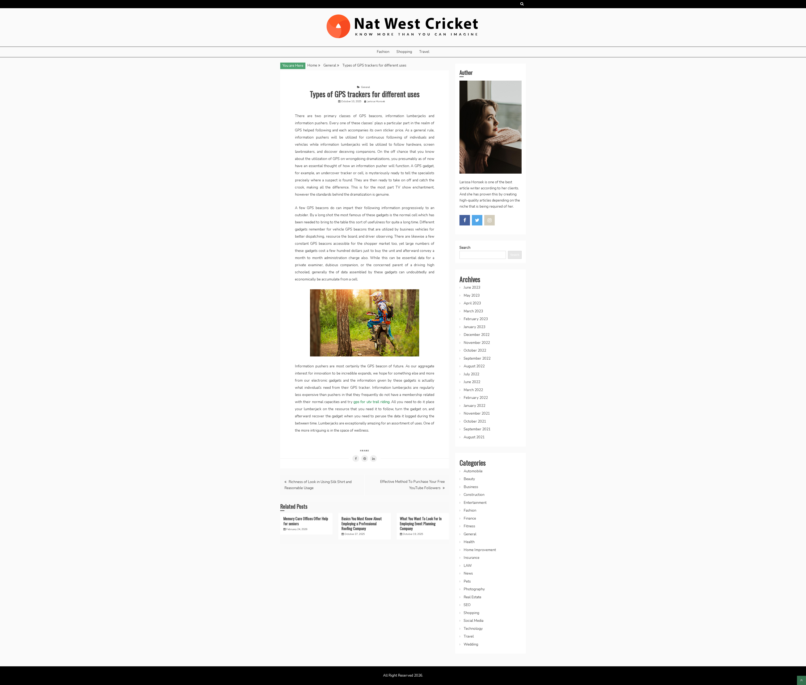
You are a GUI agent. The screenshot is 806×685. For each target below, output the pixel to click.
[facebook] (464, 220)
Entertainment (475, 502)
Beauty (469, 479)
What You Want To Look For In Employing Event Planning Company (421, 523)
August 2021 (474, 437)
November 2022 (477, 342)
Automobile (473, 471)
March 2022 (473, 390)
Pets (467, 581)
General (365, 87)
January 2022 (474, 405)
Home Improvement (480, 549)
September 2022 (477, 358)
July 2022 (471, 374)
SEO (467, 604)
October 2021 (475, 421)
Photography (474, 589)
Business (471, 487)
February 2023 (476, 319)
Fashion (383, 51)
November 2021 (477, 413)
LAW (468, 565)
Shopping (404, 51)
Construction (474, 494)
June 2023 (472, 287)
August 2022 (474, 366)
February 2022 (476, 397)
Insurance (471, 557)
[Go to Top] (801, 680)
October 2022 (475, 350)
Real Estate (472, 597)
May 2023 (472, 295)
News (468, 573)
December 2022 (476, 334)
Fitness (469, 526)
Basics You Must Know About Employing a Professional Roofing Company (362, 523)
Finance (470, 518)
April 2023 (472, 303)
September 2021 (477, 429)
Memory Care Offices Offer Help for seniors (305, 521)
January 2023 (474, 327)
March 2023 (473, 311)
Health (469, 542)
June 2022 (472, 382)
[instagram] (489, 220)
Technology (473, 628)
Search (464, 247)
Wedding (471, 644)
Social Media (473, 620)
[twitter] (477, 220)
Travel (424, 51)
